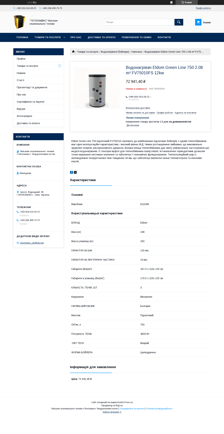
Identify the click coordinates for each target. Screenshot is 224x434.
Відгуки (21, 108)
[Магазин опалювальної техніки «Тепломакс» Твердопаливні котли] (19, 28)
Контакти (164, 37)
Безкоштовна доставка (138, 108)
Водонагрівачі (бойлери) (115, 51)
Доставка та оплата (101, 37)
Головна (22, 37)
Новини (21, 73)
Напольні (137, 51)
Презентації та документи (32, 87)
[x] (75, 172)
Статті (20, 80)
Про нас (75, 37)
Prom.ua (128, 402)
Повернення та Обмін (136, 37)
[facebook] (71, 172)
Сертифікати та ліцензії (30, 101)
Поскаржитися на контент (131, 408)
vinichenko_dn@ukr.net (32, 243)
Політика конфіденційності (159, 408)
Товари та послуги (47, 37)
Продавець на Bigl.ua (112, 405)
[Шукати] (178, 22)
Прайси (21, 58)
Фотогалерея (24, 116)
